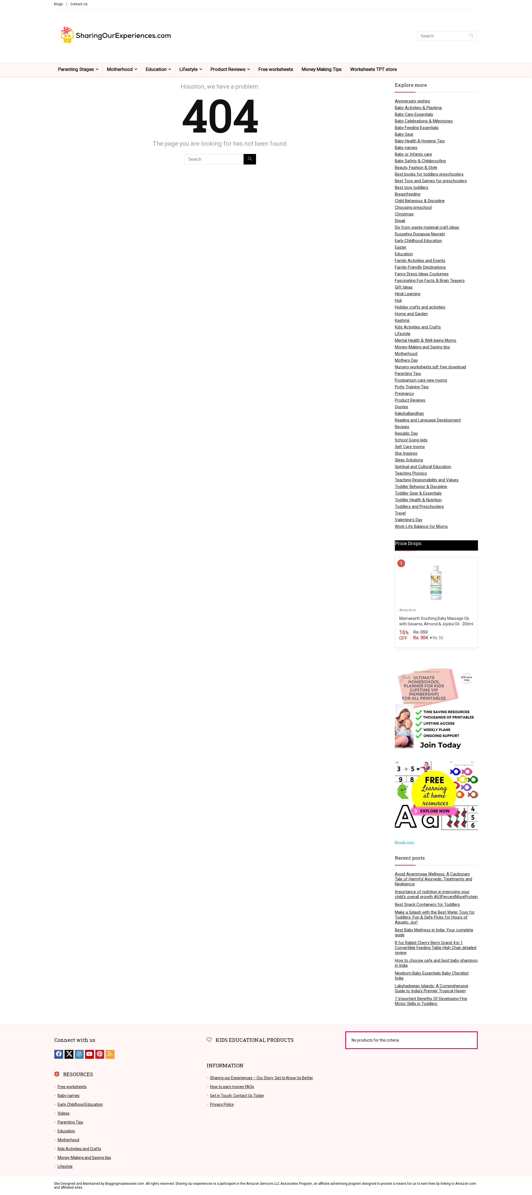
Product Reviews (228, 69)
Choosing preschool (413, 207)
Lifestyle (189, 69)
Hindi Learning (407, 293)
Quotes (401, 406)
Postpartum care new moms (421, 380)
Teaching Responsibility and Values (427, 479)
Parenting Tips (408, 373)
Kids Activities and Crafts (418, 327)
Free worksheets (276, 69)
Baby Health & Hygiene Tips (420, 140)
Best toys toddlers (411, 187)
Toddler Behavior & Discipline (421, 486)
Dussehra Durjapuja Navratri (420, 234)
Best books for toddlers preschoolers (429, 174)
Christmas (404, 214)
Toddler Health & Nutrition (418, 499)
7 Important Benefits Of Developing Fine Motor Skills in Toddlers (431, 1001)
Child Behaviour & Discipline (420, 200)
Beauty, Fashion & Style (416, 167)
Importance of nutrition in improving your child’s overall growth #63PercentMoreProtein (436, 894)
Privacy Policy (222, 1104)
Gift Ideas (404, 287)
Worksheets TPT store (373, 69)
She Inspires (406, 453)
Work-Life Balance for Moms (421, 526)
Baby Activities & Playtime (418, 107)
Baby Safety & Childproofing (420, 160)
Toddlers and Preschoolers (419, 506)
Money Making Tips (322, 69)
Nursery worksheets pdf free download (430, 366)
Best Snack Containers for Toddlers (427, 904)
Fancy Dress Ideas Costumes (422, 273)
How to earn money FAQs (232, 1087)
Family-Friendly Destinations (420, 267)
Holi (398, 300)
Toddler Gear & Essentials (418, 493)
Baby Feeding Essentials (417, 127)
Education (156, 69)
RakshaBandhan (409, 413)
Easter (400, 247)
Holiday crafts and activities (420, 307)
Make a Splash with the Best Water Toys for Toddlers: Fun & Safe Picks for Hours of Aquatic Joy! (435, 917)
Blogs (58, 4)
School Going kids (411, 440)
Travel (400, 513)
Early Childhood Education (418, 240)
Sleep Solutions (409, 460)
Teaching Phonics (411, 473)
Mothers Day (406, 360)
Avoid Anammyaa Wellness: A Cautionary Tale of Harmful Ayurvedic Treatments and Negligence (433, 879)
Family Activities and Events (420, 260)
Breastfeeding (407, 194)
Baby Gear (404, 134)
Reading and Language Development (428, 420)
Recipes (402, 426)
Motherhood (120, 69)
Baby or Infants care (413, 154)
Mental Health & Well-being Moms (425, 340)
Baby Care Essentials (414, 114)
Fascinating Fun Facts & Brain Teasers (430, 280)
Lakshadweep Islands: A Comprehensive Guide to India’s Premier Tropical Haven (431, 988)
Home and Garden (411, 313)
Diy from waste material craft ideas (427, 227)
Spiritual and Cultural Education (423, 466)
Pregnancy (404, 393)
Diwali (400, 220)
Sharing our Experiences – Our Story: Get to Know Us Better (261, 1078)
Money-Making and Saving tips (422, 347)
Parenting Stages (76, 69)
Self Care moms (410, 446)
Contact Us (79, 4)
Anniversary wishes (412, 101)
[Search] (471, 35)
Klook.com (404, 842)
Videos (64, 1113)
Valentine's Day (408, 519)
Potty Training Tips (412, 386)
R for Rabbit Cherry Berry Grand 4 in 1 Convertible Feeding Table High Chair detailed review (435, 947)
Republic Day (406, 433)
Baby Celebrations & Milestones (424, 121)
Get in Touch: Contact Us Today (237, 1095)
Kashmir (402, 320)
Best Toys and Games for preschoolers (431, 180)
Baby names (406, 147)
